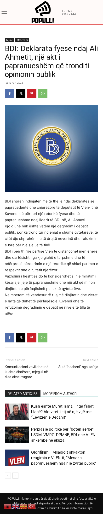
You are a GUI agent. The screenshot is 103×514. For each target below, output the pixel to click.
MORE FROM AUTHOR (60, 394)
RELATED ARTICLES (23, 394)
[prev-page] (8, 476)
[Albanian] (8, 506)
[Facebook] (9, 93)
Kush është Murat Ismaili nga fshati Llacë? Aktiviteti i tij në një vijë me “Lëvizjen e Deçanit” (63, 412)
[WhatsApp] (42, 93)
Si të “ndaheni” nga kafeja (78, 367)
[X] (20, 93)
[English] (16, 506)
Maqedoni (22, 40)
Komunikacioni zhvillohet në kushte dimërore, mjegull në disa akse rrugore (26, 372)
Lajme (9, 40)
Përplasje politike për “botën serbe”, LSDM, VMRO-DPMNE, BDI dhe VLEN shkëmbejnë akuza (63, 435)
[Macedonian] (24, 506)
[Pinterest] (31, 93)
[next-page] (15, 476)
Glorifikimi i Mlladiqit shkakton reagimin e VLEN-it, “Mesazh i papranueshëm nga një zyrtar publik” (63, 458)
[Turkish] (32, 506)
